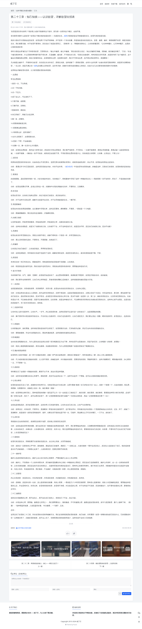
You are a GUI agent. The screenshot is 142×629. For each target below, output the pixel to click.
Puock (75, 625)
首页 (101, 4)
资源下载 (114, 4)
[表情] (120, 593)
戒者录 (107, 4)
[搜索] (131, 3)
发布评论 (127, 594)
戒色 (65, 36)
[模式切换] (128, 3)
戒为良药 (122, 4)
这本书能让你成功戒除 (24, 11)
